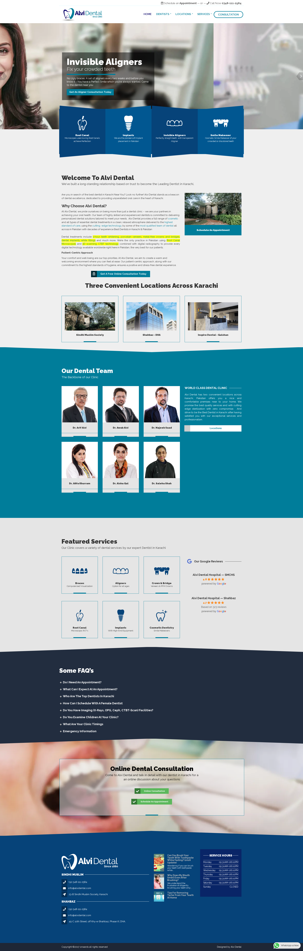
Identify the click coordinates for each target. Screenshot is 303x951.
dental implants (71, 240)
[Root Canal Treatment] (82, 122)
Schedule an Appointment (82, 98)
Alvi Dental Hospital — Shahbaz (214, 598)
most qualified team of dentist (156, 225)
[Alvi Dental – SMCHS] (90, 316)
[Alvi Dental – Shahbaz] (151, 316)
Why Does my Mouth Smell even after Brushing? (178, 877)
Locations (183, 13)
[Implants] (128, 122)
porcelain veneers (131, 236)
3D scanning (89, 243)
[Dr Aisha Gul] (121, 460)
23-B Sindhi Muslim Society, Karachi (88, 894)
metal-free (149, 236)
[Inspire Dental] (213, 316)
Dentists (162, 13)
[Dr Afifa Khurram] (80, 460)
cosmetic (173, 218)
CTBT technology (108, 243)
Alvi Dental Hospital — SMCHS (214, 574)
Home (148, 13)
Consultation (228, 14)
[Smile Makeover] (221, 122)
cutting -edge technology (106, 225)
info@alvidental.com (79, 888)
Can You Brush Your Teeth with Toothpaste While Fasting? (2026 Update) (180, 859)
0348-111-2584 (231, 3)
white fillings (88, 240)
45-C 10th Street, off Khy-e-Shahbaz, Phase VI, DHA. (97, 921)
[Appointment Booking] (213, 209)
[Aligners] (174, 122)
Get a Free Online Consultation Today (123, 273)
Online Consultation (154, 791)
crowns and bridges (167, 236)
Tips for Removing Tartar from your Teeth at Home (180, 895)
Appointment (188, 3)
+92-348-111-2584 (77, 882)
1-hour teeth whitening (106, 236)
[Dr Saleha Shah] (162, 460)
